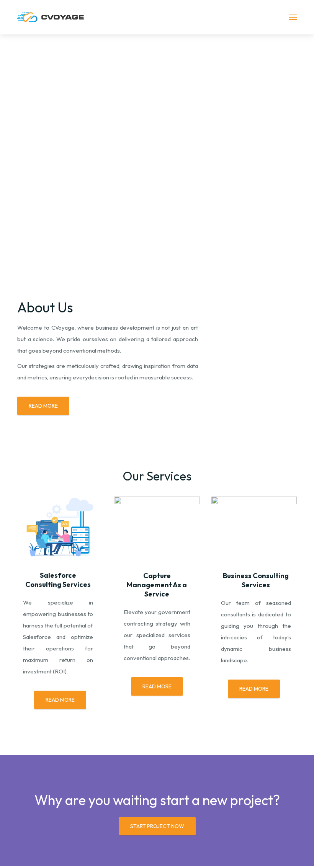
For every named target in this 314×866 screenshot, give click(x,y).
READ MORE (43, 405)
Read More (60, 699)
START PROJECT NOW (157, 826)
